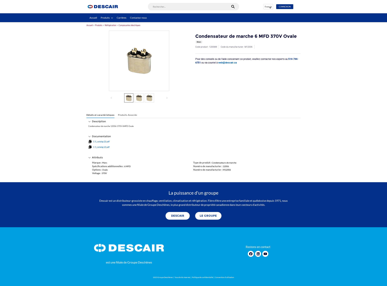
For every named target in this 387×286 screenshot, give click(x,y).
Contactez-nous (138, 17)
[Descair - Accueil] (103, 6)
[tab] (100, 115)
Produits (105, 17)
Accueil (93, 17)
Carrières (121, 17)
